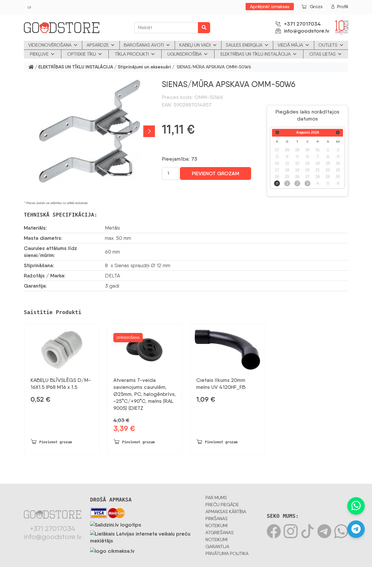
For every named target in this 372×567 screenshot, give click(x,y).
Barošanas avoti (144, 45)
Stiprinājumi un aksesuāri (144, 67)
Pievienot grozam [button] (55, 442)
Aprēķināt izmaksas (269, 6)
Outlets (327, 45)
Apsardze (98, 45)
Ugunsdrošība (184, 54)
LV (29, 7)
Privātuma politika (226, 553)
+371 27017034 (302, 24)
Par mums (216, 497)
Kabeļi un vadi (195, 45)
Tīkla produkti (132, 54)
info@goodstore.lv (306, 31)
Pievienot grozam (215, 173)
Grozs (316, 6)
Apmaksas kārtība (225, 511)
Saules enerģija (244, 45)
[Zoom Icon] (89, 131)
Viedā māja (290, 45)
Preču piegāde (222, 504)
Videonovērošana (49, 45)
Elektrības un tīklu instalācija (256, 54)
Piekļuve (39, 54)
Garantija (217, 546)
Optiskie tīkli (81, 54)
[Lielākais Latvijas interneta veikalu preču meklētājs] (143, 536)
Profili (342, 6)
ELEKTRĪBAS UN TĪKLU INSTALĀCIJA (75, 67)
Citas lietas (322, 54)
